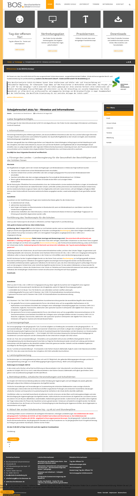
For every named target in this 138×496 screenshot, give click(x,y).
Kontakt (120, 4)
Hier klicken (52, 51)
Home (50, 4)
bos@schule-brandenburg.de (16, 475)
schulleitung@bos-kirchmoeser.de (18, 478)
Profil (58, 4)
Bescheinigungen (26, 238)
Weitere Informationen (10, 495)
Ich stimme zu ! (7, 492)
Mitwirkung (108, 4)
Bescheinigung (65, 230)
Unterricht (84, 4)
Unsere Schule (70, 4)
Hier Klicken (19, 49)
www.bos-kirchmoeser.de (15, 482)
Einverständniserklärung (48, 243)
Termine (96, 4)
